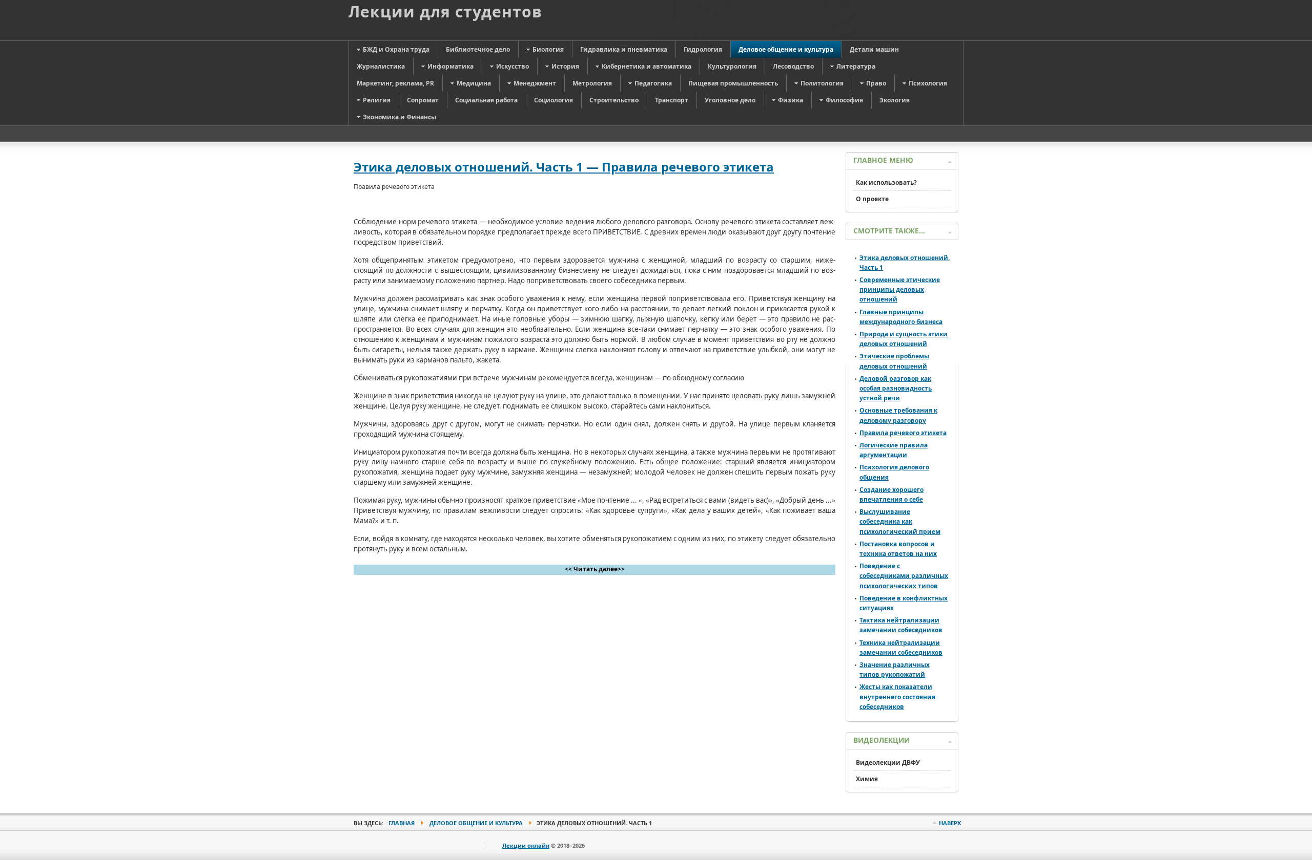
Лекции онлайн (525, 845)
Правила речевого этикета (903, 432)
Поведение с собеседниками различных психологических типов (903, 576)
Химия (867, 779)
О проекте (872, 199)
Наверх (950, 823)
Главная (401, 823)
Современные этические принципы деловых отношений (899, 289)
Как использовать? (886, 182)
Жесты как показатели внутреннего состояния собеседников (897, 696)
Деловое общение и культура (476, 823)
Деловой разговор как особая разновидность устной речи (895, 388)
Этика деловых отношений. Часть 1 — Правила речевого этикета (564, 166)
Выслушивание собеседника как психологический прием (899, 521)
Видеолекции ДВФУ (888, 762)
